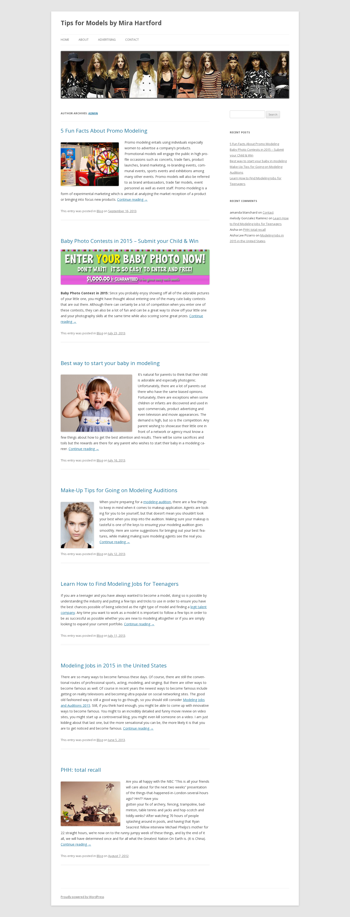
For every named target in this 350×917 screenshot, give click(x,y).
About (84, 40)
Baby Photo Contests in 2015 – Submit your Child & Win (130, 240)
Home (65, 40)
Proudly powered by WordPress (82, 897)
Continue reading (132, 199)
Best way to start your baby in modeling (110, 362)
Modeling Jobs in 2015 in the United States (114, 665)
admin (93, 113)
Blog (100, 211)
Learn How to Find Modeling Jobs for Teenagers (120, 583)
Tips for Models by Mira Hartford (111, 23)
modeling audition (157, 502)
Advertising (107, 40)
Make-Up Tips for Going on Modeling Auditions (119, 490)
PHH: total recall (81, 769)
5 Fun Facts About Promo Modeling (104, 130)
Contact (132, 40)
